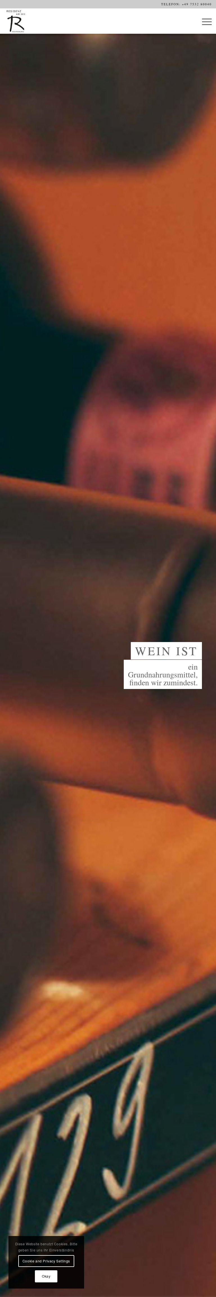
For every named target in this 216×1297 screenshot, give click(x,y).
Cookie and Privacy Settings (46, 1260)
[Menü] (204, 21)
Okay (46, 1276)
